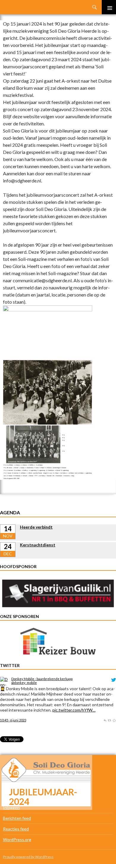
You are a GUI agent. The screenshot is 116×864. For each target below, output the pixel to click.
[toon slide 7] (78, 648)
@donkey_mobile (24, 683)
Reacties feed (16, 828)
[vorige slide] (8, 643)
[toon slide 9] (87, 648)
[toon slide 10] (92, 648)
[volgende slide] (108, 643)
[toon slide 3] (60, 648)
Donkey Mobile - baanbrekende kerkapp (42, 679)
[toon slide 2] (56, 648)
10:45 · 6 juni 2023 (13, 720)
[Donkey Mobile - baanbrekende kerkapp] (4, 680)
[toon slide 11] (96, 648)
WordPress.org (17, 839)
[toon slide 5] (69, 648)
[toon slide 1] (52, 648)
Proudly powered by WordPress (28, 856)
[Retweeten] (109, 720)
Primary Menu (109, 7)
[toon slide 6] (74, 648)
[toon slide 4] (65, 648)
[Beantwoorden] (105, 720)
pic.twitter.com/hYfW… (73, 709)
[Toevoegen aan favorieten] (114, 720)
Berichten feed (17, 818)
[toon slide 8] (83, 648)
